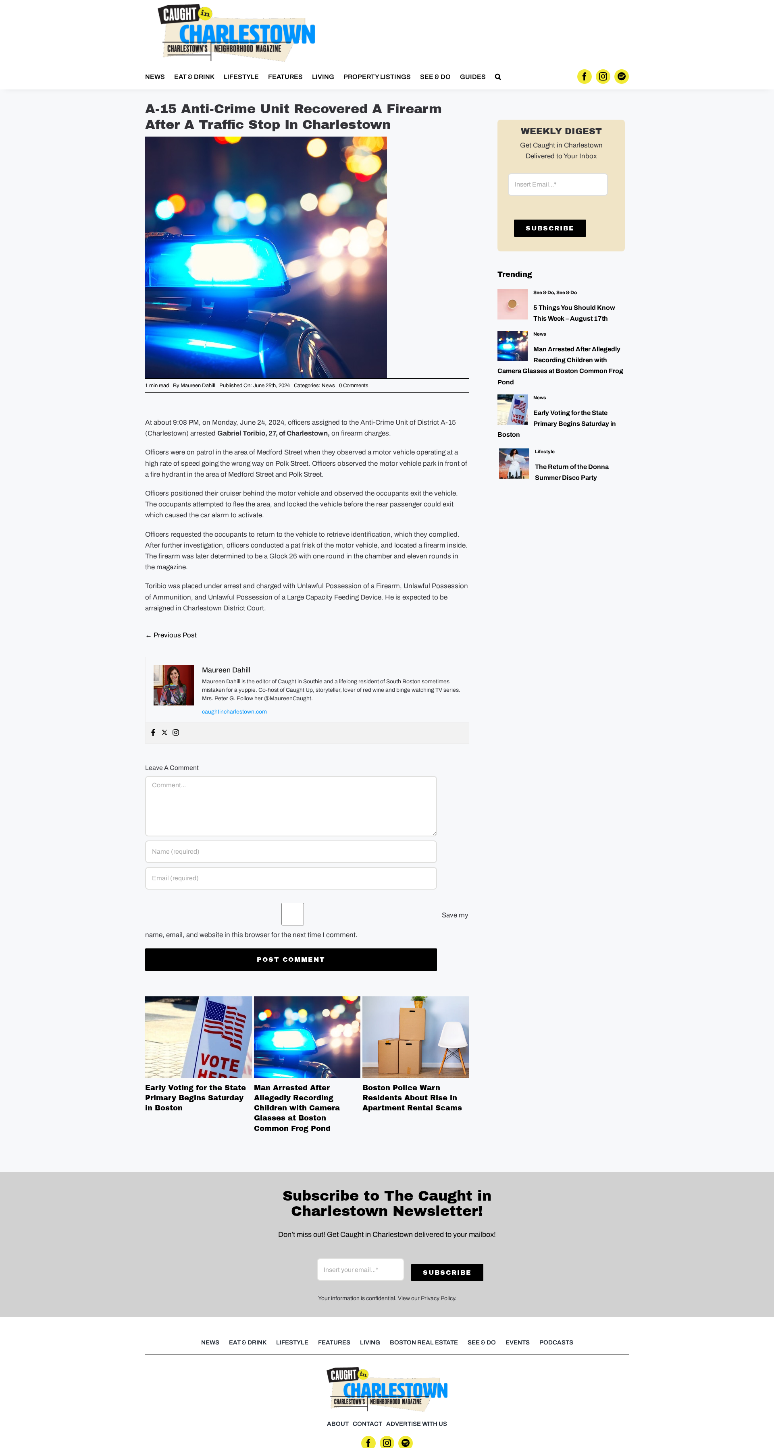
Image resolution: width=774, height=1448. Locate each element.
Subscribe (550, 228)
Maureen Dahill (198, 385)
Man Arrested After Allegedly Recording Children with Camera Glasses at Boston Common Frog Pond (307, 1037)
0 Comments (353, 385)
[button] (498, 76)
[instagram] (603, 76)
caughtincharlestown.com (234, 712)
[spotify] (621, 76)
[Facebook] (153, 733)
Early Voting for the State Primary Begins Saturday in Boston (198, 1037)
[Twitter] (164, 733)
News (328, 385)
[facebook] (584, 76)
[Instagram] (175, 733)
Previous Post (171, 635)
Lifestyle (545, 451)
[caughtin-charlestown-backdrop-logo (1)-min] (236, 7)
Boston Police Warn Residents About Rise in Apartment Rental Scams (416, 1037)
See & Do (543, 292)
